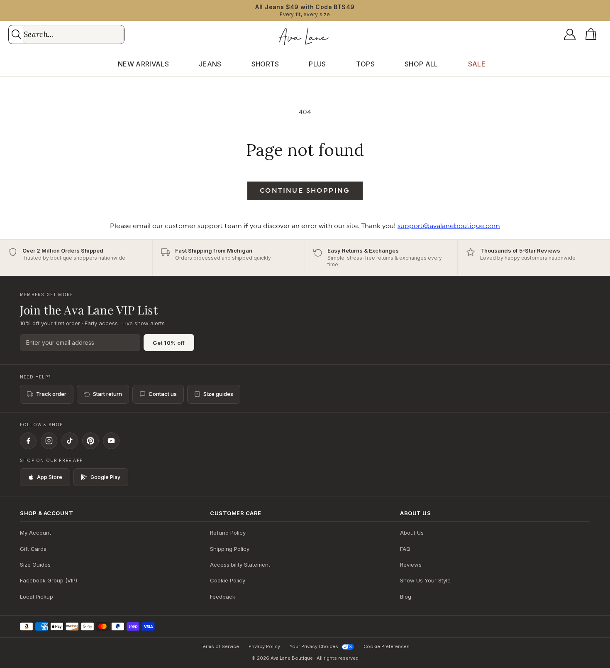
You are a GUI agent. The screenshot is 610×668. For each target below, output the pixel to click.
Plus (317, 64)
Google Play (105, 477)
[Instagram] (49, 440)
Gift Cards (33, 548)
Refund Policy (228, 532)
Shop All (421, 64)
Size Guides (35, 564)
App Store (49, 477)
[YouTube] (111, 440)
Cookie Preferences (387, 646)
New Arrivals (143, 64)
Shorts (265, 64)
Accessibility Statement (240, 564)
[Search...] (16, 34)
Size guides (218, 393)
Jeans (210, 64)
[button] (592, 34)
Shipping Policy (229, 548)
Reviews (411, 564)
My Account (35, 532)
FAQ (405, 548)
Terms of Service (219, 646)
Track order (51, 393)
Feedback (222, 596)
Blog (405, 596)
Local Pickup (36, 596)
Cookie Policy (227, 580)
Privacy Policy (264, 646)
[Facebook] (28, 440)
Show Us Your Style (425, 580)
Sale (477, 64)
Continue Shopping (305, 190)
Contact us (163, 393)
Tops (365, 64)
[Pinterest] (90, 440)
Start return (107, 393)
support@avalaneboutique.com (449, 226)
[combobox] (73, 34)
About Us (412, 532)
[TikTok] (69, 440)
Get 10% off (169, 342)
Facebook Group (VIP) (48, 580)
